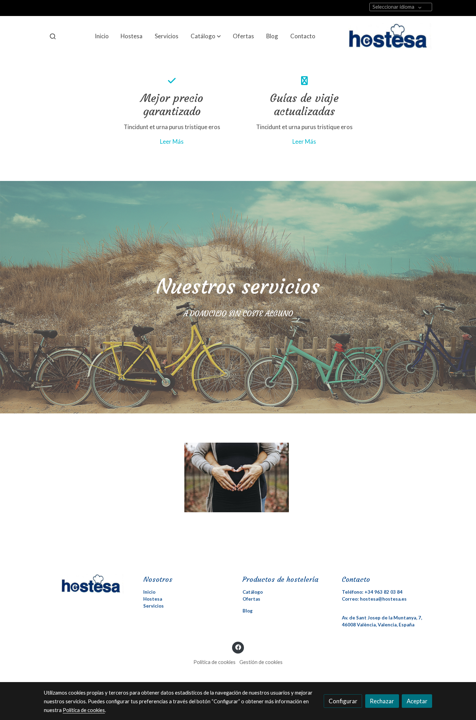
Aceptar (417, 701)
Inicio (149, 592)
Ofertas (251, 599)
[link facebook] (238, 647)
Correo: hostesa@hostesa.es (374, 599)
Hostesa (152, 599)
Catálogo (253, 592)
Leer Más (172, 141)
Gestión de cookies (261, 662)
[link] (390, 36)
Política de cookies (214, 662)
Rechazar (382, 701)
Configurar (343, 701)
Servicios (153, 606)
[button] (206, 36)
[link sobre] (89, 583)
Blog (248, 611)
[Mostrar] (236, 477)
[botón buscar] (52, 36)
